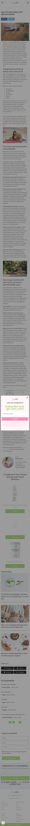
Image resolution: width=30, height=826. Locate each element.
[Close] (27, 397)
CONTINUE (15, 418)
